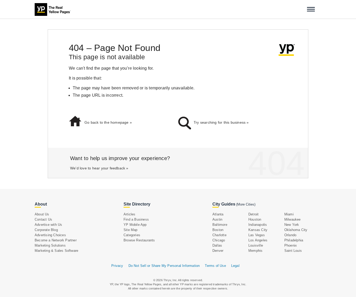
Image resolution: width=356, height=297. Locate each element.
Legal (235, 266)
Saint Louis (293, 251)
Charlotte (219, 235)
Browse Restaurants (139, 240)
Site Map (131, 230)
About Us (42, 214)
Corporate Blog (46, 230)
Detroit (253, 214)
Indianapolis (257, 225)
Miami (289, 214)
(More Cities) (245, 204)
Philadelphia (293, 240)
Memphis (255, 251)
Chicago (218, 240)
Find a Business (136, 219)
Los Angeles (257, 240)
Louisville (255, 245)
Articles (130, 214)
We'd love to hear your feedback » (99, 168)
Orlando (290, 235)
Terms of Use (215, 266)
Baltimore (219, 225)
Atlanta (217, 214)
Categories (132, 235)
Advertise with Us (48, 225)
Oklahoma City (296, 230)
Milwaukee (292, 219)
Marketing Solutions (50, 245)
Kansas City (257, 230)
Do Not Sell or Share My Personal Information (164, 266)
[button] (311, 9)
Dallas (217, 245)
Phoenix (290, 245)
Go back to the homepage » (108, 122)
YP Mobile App (135, 225)
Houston (254, 219)
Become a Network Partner (56, 240)
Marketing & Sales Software (56, 251)
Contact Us (43, 219)
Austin (217, 219)
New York (291, 225)
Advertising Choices (50, 235)
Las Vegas (256, 235)
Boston (217, 230)
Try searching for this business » (221, 122)
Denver (217, 251)
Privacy (117, 266)
